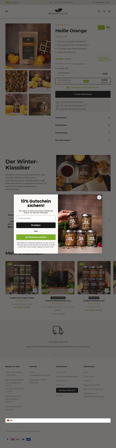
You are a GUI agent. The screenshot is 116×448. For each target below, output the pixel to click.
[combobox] (58, 420)
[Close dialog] (99, 197)
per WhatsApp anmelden (36, 237)
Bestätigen (36, 225)
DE (11, 420)
